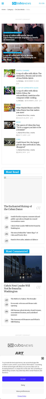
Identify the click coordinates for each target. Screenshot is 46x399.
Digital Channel (22, 70)
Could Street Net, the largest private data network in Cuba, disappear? (28, 144)
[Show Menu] (3, 3)
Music (18, 105)
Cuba (18, 139)
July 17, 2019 (21, 135)
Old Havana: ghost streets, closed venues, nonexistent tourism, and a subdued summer (26, 312)
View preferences (23, 391)
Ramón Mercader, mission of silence (24, 240)
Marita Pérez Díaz (23, 115)
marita (33, 115)
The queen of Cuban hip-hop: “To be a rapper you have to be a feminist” (28, 127)
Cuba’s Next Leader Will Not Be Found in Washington (17, 288)
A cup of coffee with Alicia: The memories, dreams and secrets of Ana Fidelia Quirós (29, 75)
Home (4, 9)
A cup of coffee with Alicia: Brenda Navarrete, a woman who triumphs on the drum (19, 57)
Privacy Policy (22, 396)
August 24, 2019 (23, 118)
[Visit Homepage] (21, 3)
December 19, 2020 (32, 81)
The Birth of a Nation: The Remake (23, 299)
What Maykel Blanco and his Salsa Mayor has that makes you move (28, 110)
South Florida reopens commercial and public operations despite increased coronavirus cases (25, 219)
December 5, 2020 (32, 101)
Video (28, 9)
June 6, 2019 (21, 152)
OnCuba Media (19, 9)
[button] (43, 358)
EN (43, 3)
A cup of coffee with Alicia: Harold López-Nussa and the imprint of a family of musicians (20, 37)
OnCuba (20, 81)
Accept (23, 379)
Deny (23, 385)
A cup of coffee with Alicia (12, 32)
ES (40, 3)
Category (10, 9)
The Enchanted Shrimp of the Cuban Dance (18, 208)
